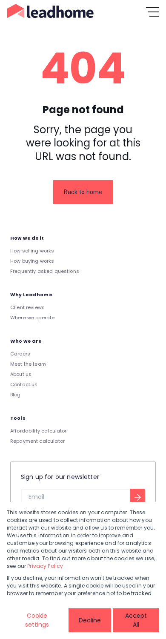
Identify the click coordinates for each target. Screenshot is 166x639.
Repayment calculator (37, 441)
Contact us (24, 384)
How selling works (32, 250)
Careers (20, 353)
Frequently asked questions (44, 271)
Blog (15, 394)
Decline (90, 620)
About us (20, 374)
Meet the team (28, 364)
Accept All (136, 620)
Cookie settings (37, 620)
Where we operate (32, 317)
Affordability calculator (38, 430)
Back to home (83, 192)
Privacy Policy (45, 566)
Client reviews (27, 307)
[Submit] (137, 497)
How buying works (32, 261)
